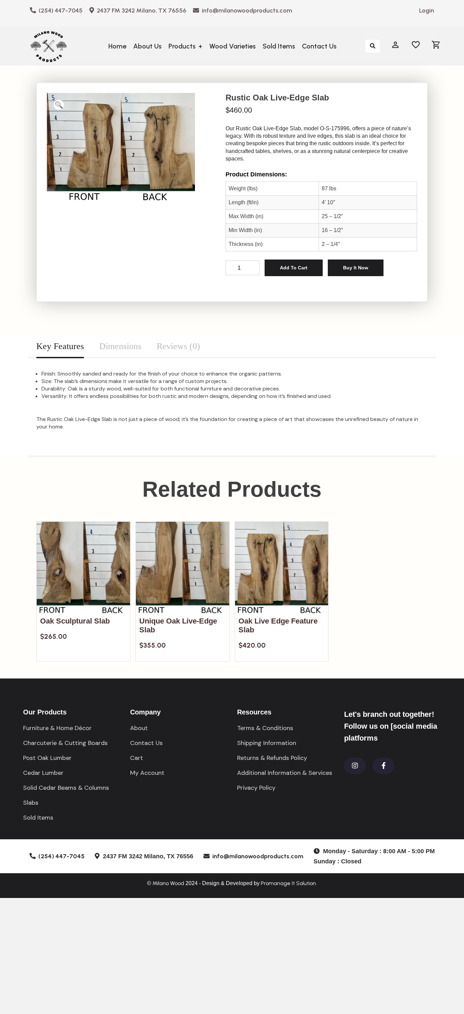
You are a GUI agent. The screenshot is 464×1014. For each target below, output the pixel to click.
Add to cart (293, 267)
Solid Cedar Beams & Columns (66, 788)
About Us (147, 46)
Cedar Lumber (43, 773)
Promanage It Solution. (289, 883)
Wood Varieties (232, 46)
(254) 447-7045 (59, 10)
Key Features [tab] (60, 346)
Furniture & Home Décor (57, 728)
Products (185, 46)
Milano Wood (168, 883)
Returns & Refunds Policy (272, 758)
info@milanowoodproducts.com (245, 10)
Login (426, 10)
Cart (136, 758)
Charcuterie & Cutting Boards (65, 743)
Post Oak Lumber (47, 758)
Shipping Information (266, 743)
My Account (147, 773)
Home (117, 46)
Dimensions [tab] (120, 346)
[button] (59, 105)
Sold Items (279, 46)
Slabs (30, 803)
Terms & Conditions (265, 728)
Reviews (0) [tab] (178, 346)
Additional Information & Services (284, 773)
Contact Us (319, 46)
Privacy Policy (256, 788)
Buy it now (355, 267)
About (139, 728)
